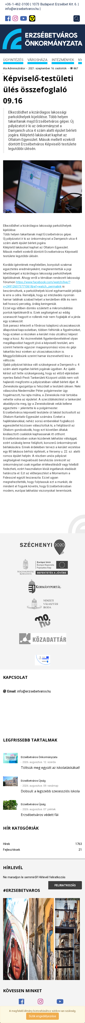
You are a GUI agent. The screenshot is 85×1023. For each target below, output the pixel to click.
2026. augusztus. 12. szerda (39, 762)
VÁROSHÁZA (37, 60)
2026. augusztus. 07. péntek (39, 809)
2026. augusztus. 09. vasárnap (40, 785)
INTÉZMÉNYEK (63, 60)
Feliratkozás (65, 885)
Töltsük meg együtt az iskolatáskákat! (50, 767)
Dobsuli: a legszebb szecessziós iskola (50, 791)
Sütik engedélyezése (42, 1016)
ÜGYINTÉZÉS (13, 60)
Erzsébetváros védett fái (39, 814)
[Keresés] (76, 18)
